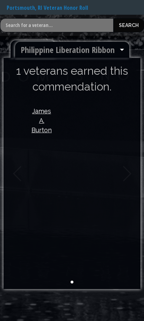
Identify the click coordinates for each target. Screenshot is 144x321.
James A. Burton (41, 120)
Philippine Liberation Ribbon (68, 49)
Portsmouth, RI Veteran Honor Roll (47, 8)
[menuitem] (72, 50)
